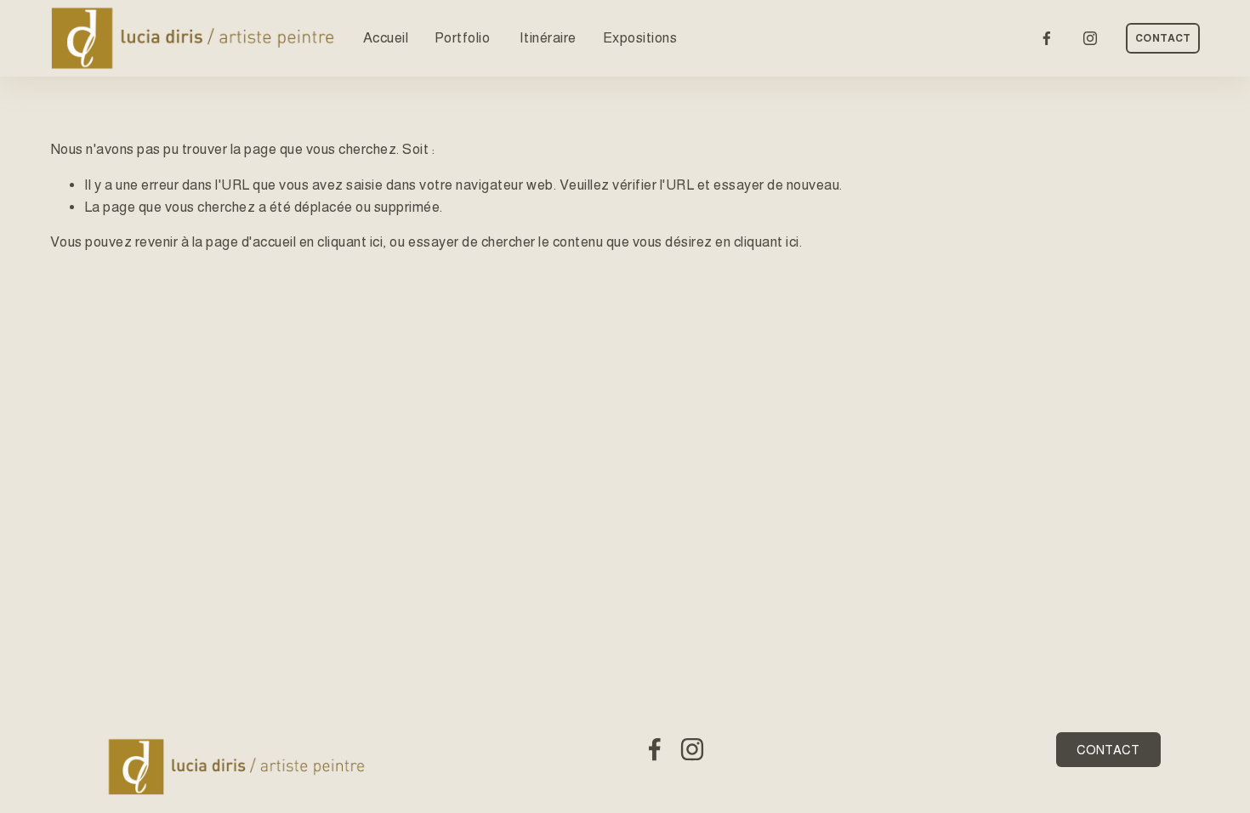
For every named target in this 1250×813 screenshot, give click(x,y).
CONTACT (1162, 38)
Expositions (640, 38)
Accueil (386, 38)
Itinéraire (548, 38)
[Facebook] (1046, 38)
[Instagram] (1090, 38)
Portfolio (464, 38)
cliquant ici (350, 242)
